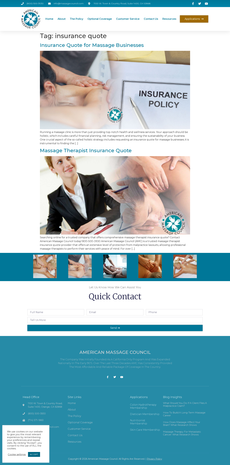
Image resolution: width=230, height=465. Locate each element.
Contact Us (151, 18)
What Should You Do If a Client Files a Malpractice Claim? (185, 404)
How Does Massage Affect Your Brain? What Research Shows (181, 423)
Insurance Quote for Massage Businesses (92, 45)
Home (49, 18)
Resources (169, 18)
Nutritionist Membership (138, 422)
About (62, 18)
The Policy (76, 18)
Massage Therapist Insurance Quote (86, 150)
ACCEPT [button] (34, 454)
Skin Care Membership (145, 429)
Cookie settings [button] (17, 454)
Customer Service (128, 18)
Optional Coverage (99, 18)
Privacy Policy (154, 458)
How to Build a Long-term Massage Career (184, 414)
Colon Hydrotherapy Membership (143, 406)
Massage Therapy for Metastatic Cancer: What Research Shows (182, 433)
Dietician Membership (144, 414)
